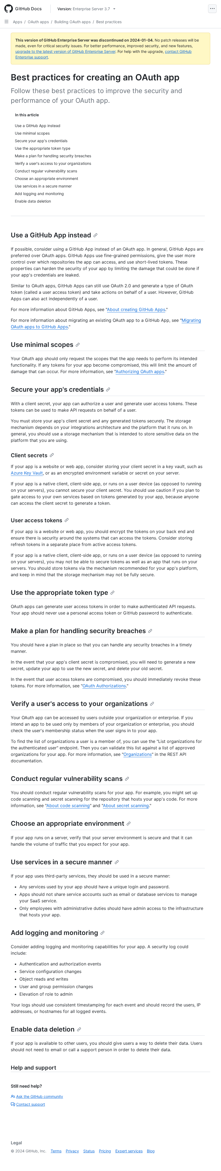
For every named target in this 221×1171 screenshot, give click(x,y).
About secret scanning (126, 805)
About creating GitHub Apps (136, 309)
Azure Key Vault (27, 473)
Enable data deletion (43, 1029)
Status (89, 1151)
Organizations (137, 754)
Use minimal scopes (42, 345)
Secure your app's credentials (57, 389)
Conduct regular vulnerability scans (67, 779)
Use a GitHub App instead (51, 235)
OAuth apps (38, 21)
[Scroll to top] (209, 1159)
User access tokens (36, 520)
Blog (151, 1151)
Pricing (105, 1151)
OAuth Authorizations (104, 685)
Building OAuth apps (72, 21)
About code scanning (68, 805)
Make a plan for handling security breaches (78, 631)
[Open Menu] (212, 8)
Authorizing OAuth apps (140, 371)
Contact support (30, 1104)
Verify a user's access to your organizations (79, 704)
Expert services (129, 1151)
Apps (17, 21)
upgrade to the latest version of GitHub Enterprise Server (65, 51)
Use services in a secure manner (61, 862)
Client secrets (29, 455)
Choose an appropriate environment (67, 823)
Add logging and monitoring (54, 933)
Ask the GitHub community (39, 1096)
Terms (56, 1151)
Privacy (72, 1151)
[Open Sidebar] (6, 21)
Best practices (109, 21)
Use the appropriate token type (59, 592)
